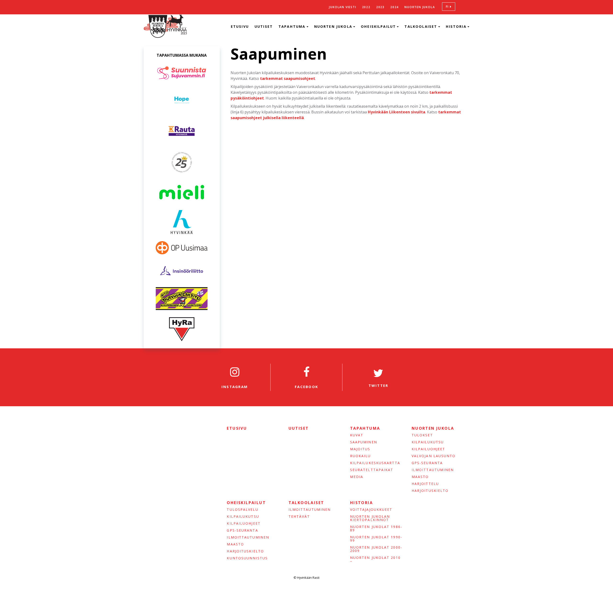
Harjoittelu (425, 483)
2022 (366, 7)
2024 (394, 7)
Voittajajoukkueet (371, 509)
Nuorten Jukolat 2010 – (375, 559)
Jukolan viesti (342, 7)
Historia (457, 26)
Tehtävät (299, 516)
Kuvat (356, 435)
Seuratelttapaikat (371, 470)
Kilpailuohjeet (428, 449)
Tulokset (422, 435)
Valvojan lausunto (434, 456)
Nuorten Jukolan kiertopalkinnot (370, 518)
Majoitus (360, 449)
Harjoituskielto (430, 490)
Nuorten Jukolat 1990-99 (376, 538)
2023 (380, 7)
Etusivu (240, 26)
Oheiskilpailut (379, 26)
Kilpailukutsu (428, 442)
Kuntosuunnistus (247, 558)
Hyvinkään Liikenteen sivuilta (396, 112)
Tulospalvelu (242, 509)
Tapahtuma (292, 26)
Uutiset (264, 26)
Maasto (420, 476)
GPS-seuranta (427, 463)
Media (356, 476)
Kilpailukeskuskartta (375, 463)
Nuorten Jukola (419, 7)
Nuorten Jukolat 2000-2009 (376, 549)
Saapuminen (363, 442)
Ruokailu (360, 456)
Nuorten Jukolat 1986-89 (376, 528)
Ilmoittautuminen (433, 470)
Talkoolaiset (421, 26)
